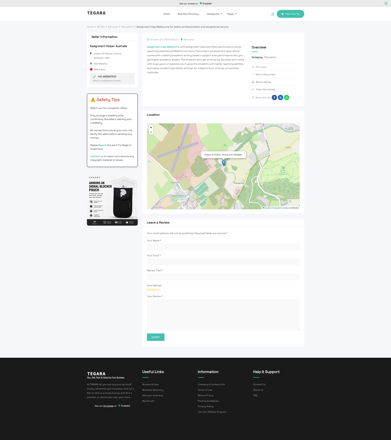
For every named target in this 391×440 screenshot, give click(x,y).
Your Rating (154, 285)
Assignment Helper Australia (108, 46)
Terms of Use (205, 389)
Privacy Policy (205, 406)
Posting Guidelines (208, 400)
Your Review (155, 296)
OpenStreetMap (281, 208)
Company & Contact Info (211, 384)
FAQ (255, 395)
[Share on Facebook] (274, 97)
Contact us (96, 156)
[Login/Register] (272, 13)
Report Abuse (263, 81)
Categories (213, 13)
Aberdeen (188, 39)
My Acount (148, 400)
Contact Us (259, 384)
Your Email (154, 255)
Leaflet (267, 208)
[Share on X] (280, 97)
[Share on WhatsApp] (286, 97)
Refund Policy (205, 395)
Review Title (155, 270)
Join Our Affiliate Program (212, 411)
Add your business (152, 395)
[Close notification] (386, 3)
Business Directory (188, 13)
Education (270, 57)
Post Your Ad (293, 13)
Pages (230, 13)
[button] (224, 163)
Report (102, 145)
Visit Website (100, 63)
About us (258, 389)
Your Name (154, 240)
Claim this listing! (265, 89)
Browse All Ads (150, 384)
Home (167, 13)
